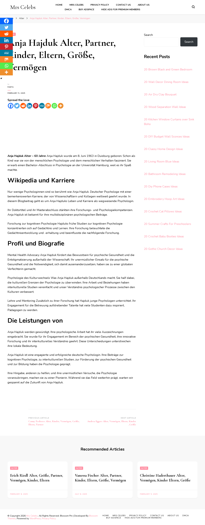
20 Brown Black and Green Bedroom (168, 69)
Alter (14, 468)
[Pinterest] (35, 106)
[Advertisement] (71, 131)
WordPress (35, 518)
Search (148, 35)
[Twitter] (17, 106)
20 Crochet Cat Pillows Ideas (163, 211)
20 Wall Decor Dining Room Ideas (166, 82)
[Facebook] (10, 106)
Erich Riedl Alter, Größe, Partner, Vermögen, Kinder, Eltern (36, 478)
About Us (143, 4)
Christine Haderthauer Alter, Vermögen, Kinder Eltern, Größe (165, 478)
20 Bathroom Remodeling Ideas (165, 174)
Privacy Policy (99, 4)
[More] (60, 106)
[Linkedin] (29, 106)
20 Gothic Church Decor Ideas (163, 249)
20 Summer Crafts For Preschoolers (167, 224)
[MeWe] (42, 106)
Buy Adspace (86, 9)
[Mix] (48, 106)
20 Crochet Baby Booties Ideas (164, 236)
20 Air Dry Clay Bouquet (160, 94)
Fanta (11, 87)
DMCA (68, 9)
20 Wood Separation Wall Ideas (165, 107)
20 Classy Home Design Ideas (163, 149)
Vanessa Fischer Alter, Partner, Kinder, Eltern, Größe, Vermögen (100, 478)
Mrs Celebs (23, 7)
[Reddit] (23, 106)
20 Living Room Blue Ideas (161, 161)
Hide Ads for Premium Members (120, 9)
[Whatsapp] (54, 106)
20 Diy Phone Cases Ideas (161, 186)
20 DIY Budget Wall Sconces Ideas (167, 136)
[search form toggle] (193, 6)
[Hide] (1, 78)
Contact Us (123, 4)
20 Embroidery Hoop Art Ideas (164, 199)
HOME (59, 4)
